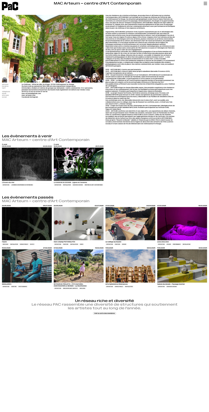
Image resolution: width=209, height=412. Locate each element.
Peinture (65, 244)
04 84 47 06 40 (41, 92)
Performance (177, 244)
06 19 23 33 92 (27, 92)
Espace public (24, 244)
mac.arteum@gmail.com (31, 93)
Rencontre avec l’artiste (70, 288)
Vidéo (81, 244)
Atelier (169, 244)
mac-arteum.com (28, 95)
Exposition (6, 185)
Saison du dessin (78, 185)
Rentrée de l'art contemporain (93, 185)
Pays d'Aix (5, 244)
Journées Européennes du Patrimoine (22, 185)
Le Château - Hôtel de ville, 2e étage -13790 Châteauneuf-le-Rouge (48, 84)
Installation (67, 185)
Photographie (23, 286)
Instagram (34, 97)
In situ (32, 244)
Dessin (124, 244)
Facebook (25, 97)
